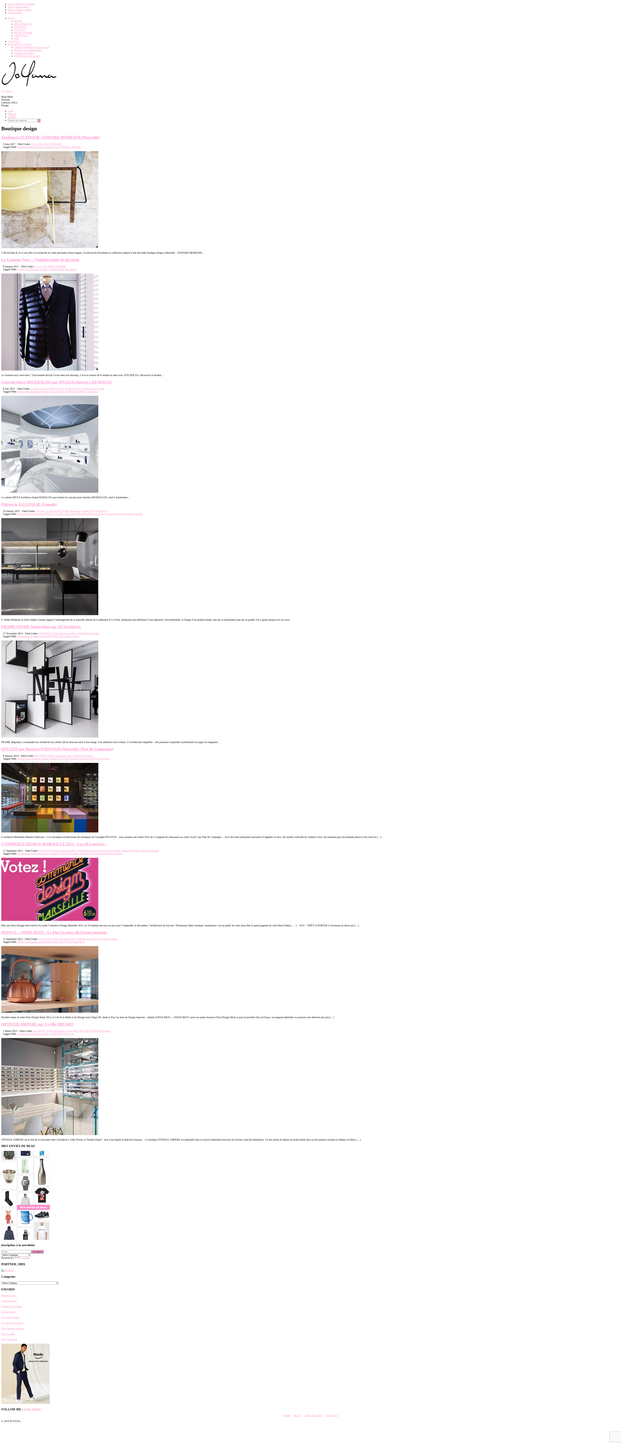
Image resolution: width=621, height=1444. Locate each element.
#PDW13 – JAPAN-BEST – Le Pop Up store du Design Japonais (54, 932)
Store (76, 636)
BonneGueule (8, 1295)
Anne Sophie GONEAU (42, 514)
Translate (25, 1257)
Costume (52, 269)
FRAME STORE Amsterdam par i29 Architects (41, 627)
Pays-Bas (99, 388)
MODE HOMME (57, 266)
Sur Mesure (71, 269)
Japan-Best (51, 942)
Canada (84, 511)
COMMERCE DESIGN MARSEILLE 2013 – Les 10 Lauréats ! (53, 844)
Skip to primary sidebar (20, 9)
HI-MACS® (71, 391)
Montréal (119, 514)
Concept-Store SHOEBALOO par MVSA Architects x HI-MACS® (56, 382)
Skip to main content (18, 6)
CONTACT (332, 1415)
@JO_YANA (32, 1409)
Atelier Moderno (78, 514)
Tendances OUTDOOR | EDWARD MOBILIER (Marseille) (50, 137)
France (89, 755)
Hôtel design (85, 853)
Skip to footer (15, 12)
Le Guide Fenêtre (10, 1317)
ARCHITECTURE (53, 388)
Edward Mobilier (61, 147)
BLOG (297, 1415)
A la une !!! (36, 388)
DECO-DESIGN (53, 144)
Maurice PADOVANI (91, 758)
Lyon (71, 1034)
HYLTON (62, 758)
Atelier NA (23, 269)
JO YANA (6, 91)
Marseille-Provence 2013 (134, 850)
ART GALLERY (313, 1415)
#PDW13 (22, 942)
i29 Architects (66, 636)
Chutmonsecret (9, 1301)
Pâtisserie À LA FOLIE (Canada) (29, 504)
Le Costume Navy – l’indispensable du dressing (40, 260)
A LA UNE (37, 144)
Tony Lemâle (8, 1334)
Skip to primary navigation (21, 4)
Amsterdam (23, 636)
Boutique (69, 388)
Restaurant (153, 850)
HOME (287, 1415)
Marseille (76, 147)
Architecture (23, 391)
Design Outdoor (43, 147)
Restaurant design (113, 853)
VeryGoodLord (9, 1339)
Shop (61, 269)
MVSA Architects (88, 391)
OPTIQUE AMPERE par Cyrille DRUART (37, 1024)
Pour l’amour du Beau (12, 1328)
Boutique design (25, 147)
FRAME (52, 636)
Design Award (97, 850)
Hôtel (117, 850)
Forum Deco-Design (11, 1306)
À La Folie (22, 514)
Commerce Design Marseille (63, 853)
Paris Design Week (107, 939)
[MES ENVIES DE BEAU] (25, 1239)
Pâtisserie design (134, 514)
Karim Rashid (8, 1312)
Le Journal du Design (12, 1323)
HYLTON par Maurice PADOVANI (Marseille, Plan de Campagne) (57, 749)
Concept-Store (56, 391)
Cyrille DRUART (74, 1031)
